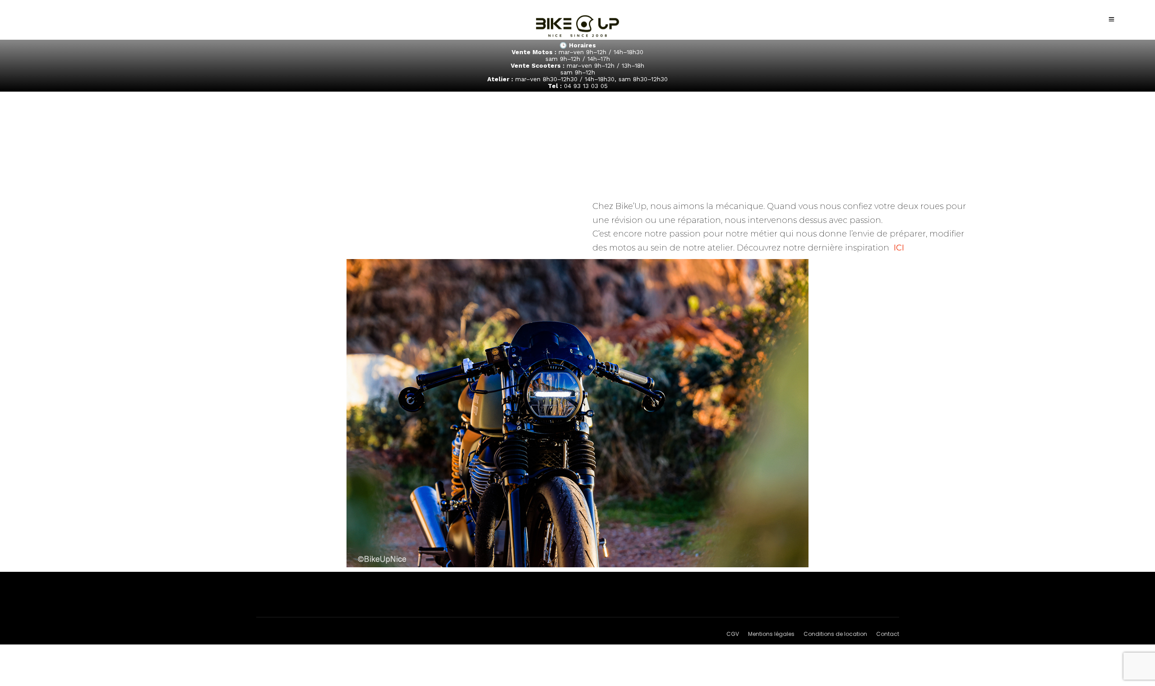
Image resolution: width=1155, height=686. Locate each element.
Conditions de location (835, 634)
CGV (732, 634)
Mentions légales (771, 634)
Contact (887, 634)
